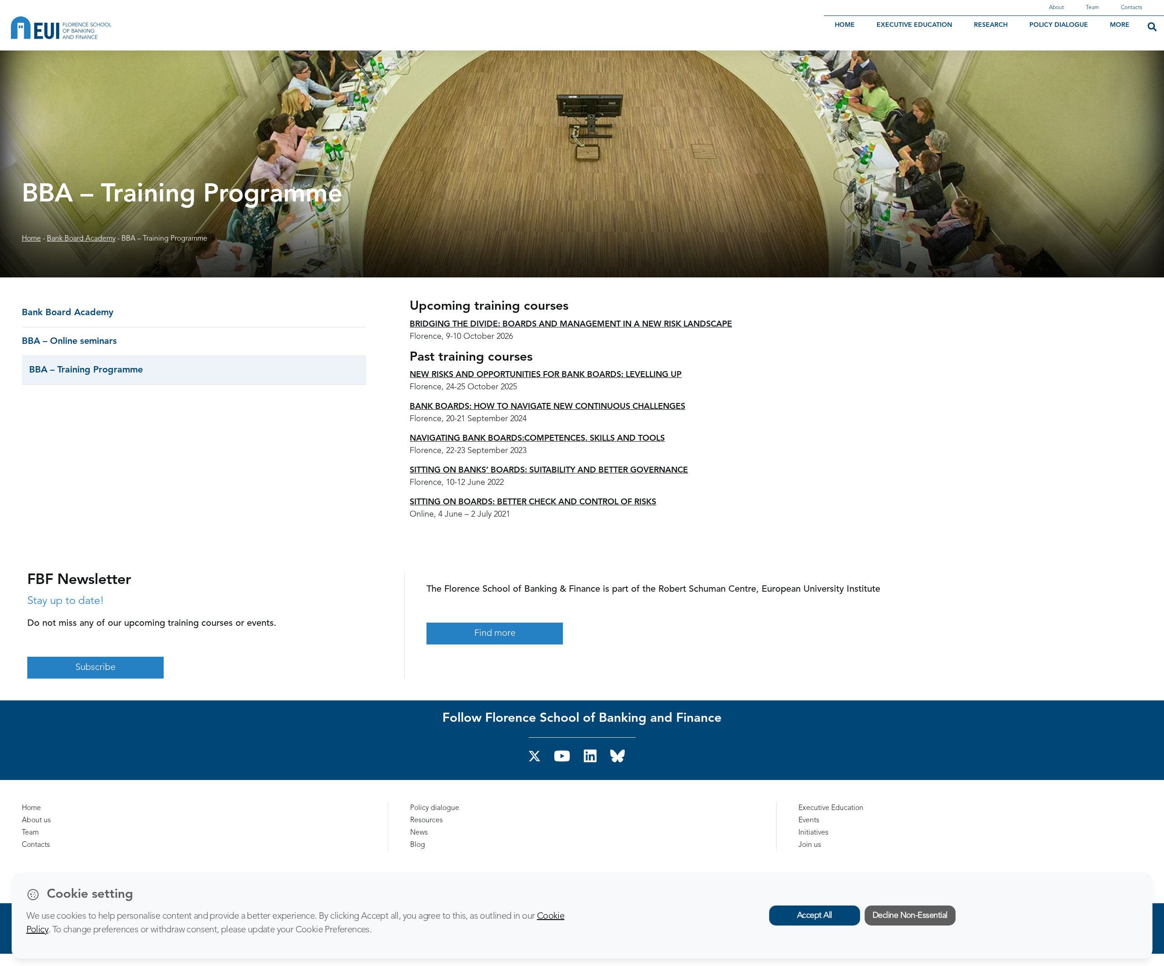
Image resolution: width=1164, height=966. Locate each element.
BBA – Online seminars (69, 341)
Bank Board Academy (81, 238)
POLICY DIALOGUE (1058, 25)
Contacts (1131, 7)
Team (1092, 7)
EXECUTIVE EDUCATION (914, 25)
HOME (845, 25)
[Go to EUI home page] (111, 27)
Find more (495, 633)
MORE (1119, 25)
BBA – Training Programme (86, 370)
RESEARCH (991, 25)
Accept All (814, 915)
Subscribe (95, 667)
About (1056, 7)
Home (31, 238)
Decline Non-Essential (910, 915)
